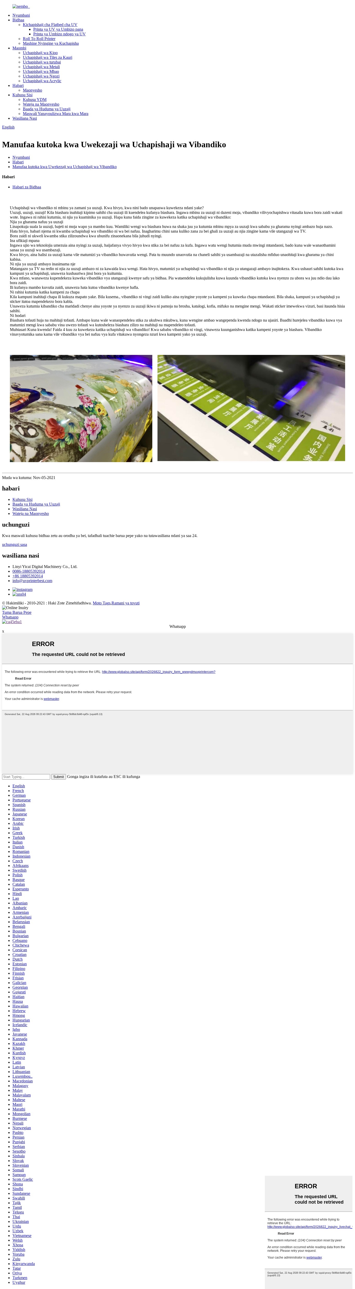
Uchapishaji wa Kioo (40, 52)
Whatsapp (10, 617)
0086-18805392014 (28, 571)
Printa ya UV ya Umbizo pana (58, 29)
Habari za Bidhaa (26, 187)
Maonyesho (32, 90)
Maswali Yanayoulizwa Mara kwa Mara (55, 113)
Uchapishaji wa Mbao (41, 71)
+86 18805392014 (27, 576)
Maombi (19, 48)
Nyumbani (21, 15)
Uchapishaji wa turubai (42, 62)
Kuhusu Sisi (22, 95)
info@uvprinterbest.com (32, 580)
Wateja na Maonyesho (41, 104)
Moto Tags (101, 603)
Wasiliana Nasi (24, 118)
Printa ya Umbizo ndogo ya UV (59, 34)
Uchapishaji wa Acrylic (42, 81)
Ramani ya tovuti (125, 603)
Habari (18, 85)
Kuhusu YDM (35, 99)
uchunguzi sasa (14, 544)
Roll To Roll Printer (39, 38)
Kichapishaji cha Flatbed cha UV (50, 24)
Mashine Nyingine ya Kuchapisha (51, 43)
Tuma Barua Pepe (16, 612)
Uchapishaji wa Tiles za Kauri (47, 57)
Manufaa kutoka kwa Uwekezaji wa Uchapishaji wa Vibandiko (64, 166)
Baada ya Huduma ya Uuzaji (46, 109)
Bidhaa (18, 20)
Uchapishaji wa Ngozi (41, 76)
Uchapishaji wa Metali (41, 67)
